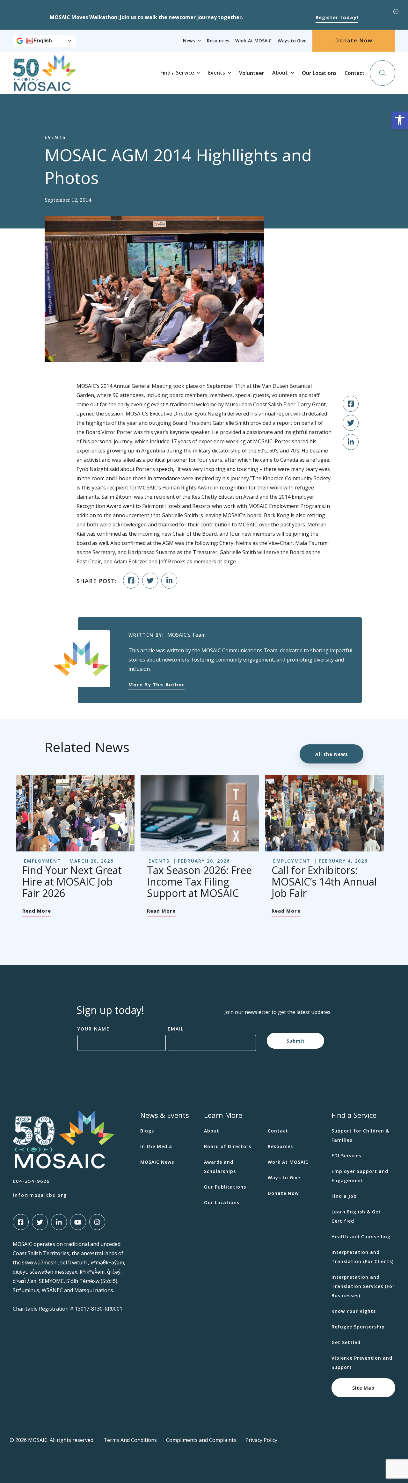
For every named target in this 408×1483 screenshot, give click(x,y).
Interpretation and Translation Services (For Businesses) (363, 1286)
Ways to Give (292, 41)
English (42, 40)
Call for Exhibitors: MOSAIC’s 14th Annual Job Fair (324, 881)
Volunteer (251, 72)
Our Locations (319, 72)
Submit (296, 1041)
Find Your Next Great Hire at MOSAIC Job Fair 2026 (72, 881)
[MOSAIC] (44, 86)
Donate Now (354, 40)
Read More (36, 911)
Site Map (363, 1388)
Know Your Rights (354, 1311)
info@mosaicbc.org (40, 1195)
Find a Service (177, 72)
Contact (355, 72)
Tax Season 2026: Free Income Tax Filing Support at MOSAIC (199, 881)
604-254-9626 (31, 1181)
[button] (399, 120)
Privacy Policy (261, 1439)
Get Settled (346, 1342)
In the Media (156, 1146)
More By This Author (156, 684)
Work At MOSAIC (253, 41)
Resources (218, 41)
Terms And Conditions (130, 1439)
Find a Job (344, 1196)
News (189, 41)
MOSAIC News (157, 1162)
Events (216, 72)
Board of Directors (227, 1146)
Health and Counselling (361, 1236)
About (280, 72)
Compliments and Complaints (201, 1439)
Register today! (337, 17)
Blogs (147, 1131)
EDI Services (346, 1156)
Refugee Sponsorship (358, 1327)
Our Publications (225, 1187)
